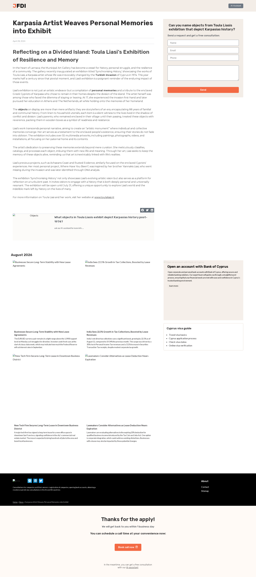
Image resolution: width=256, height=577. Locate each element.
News (21, 502)
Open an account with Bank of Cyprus (197, 267)
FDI (21, 5)
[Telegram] (30, 481)
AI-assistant (132, 567)
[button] (142, 210)
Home (15, 502)
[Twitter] (41, 481)
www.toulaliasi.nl (104, 197)
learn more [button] (173, 286)
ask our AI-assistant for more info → (69, 228)
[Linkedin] (35, 481)
